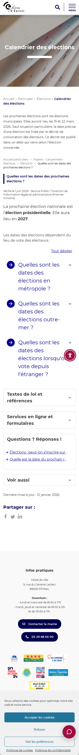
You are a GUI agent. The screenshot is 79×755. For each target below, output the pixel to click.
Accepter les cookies (40, 717)
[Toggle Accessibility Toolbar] (70, 355)
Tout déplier (61, 251)
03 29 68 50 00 (42, 636)
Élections (44, 99)
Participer (25, 99)
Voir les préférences (39, 742)
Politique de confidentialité (53, 750)
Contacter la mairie (42, 624)
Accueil (8, 99)
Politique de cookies (19, 750)
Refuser (39, 729)
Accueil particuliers (15, 159)
